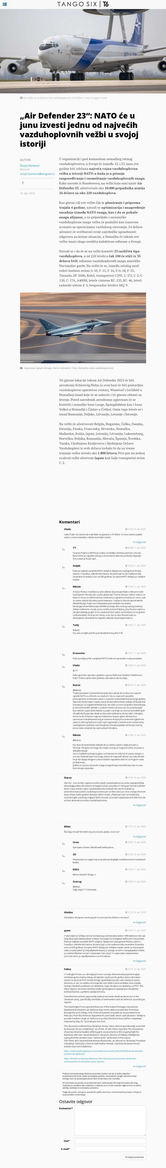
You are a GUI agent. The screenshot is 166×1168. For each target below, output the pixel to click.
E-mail (65, 1149)
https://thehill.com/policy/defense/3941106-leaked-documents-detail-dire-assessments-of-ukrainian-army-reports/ (100, 1060)
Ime (67, 1140)
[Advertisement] (102, 492)
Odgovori (140, 542)
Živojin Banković (30, 165)
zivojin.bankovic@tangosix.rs (37, 174)
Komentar (65, 1108)
